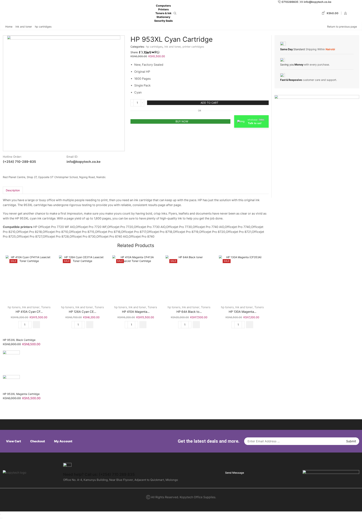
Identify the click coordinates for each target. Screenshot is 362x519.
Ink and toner (23, 26)
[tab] (13, 190)
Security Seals (163, 20)
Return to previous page (342, 26)
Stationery (163, 17)
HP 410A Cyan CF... (29, 312)
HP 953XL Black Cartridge (19, 339)
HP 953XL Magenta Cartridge (21, 393)
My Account (63, 441)
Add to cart (209, 102)
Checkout (37, 441)
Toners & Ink (163, 13)
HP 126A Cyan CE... (82, 312)
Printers (163, 9)
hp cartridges (43, 26)
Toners (46, 307)
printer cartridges (193, 46)
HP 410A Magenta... (136, 312)
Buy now (182, 121)
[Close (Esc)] (0, 514)
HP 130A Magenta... (242, 312)
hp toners (14, 307)
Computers (163, 5)
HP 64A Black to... (189, 312)
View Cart (13, 441)
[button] (36, 324)
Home (8, 26)
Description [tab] (13, 190)
